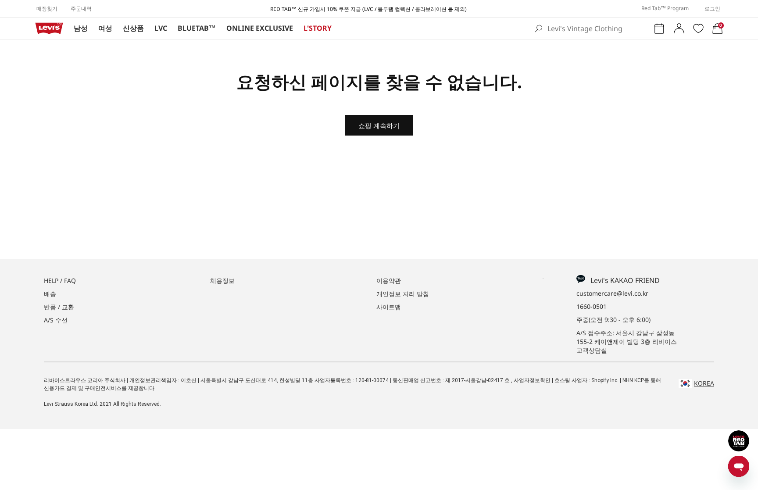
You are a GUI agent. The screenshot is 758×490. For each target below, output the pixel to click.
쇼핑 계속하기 (379, 125)
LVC (160, 28)
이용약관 (388, 280)
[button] (718, 28)
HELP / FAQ (60, 280)
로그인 (712, 8)
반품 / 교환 (59, 307)
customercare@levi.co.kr (612, 293)
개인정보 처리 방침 (402, 294)
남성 (81, 28)
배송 (50, 294)
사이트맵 (388, 307)
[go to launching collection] (659, 28)
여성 (105, 28)
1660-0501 (591, 306)
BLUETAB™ (197, 28)
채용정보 (222, 280)
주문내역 (81, 8)
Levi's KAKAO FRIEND (622, 280)
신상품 (133, 28)
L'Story (318, 28)
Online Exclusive (259, 28)
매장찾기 (46, 8)
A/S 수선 (56, 320)
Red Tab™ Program (665, 8)
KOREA (704, 383)
